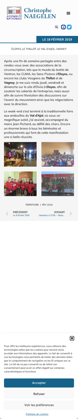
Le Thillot (29, 48)
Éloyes (16, 48)
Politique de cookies (37, 414)
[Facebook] (63, 27)
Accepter (39, 383)
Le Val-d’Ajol (46, 48)
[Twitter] (69, 27)
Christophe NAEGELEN (40, 13)
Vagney (61, 48)
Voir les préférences (39, 405)
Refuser (39, 394)
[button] (72, 338)
